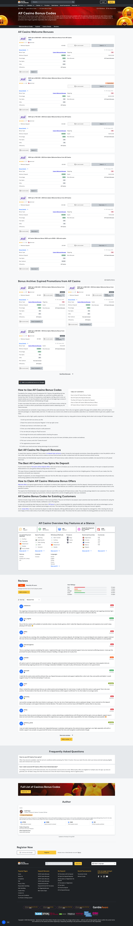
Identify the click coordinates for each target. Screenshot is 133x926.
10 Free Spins (61, 885)
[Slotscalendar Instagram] (104, 876)
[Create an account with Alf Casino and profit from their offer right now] (109, 50)
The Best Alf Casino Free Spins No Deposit (83, 400)
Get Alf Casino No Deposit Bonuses (81, 397)
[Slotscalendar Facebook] (99, 876)
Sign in (79, 852)
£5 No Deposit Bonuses (64, 890)
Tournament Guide (82, 874)
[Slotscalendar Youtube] (107, 876)
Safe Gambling (21, 888)
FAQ (19, 881)
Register (46, 852)
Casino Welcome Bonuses (59, 52)
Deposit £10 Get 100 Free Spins (46, 886)
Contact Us (21, 893)
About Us (20, 876)
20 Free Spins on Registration (65, 883)
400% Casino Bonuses (43, 876)
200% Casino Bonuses (43, 881)
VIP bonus (51, 504)
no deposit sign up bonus (54, 453)
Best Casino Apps (42, 890)
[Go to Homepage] (23, 2)
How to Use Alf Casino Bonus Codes (81, 395)
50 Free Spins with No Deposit (65, 874)
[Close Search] (73, 2)
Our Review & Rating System (25, 897)
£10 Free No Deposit (63, 887)
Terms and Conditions (23, 895)
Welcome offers (22, 484)
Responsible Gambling (23, 886)
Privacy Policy (21, 883)
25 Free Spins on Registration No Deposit (66, 879)
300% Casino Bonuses (43, 878)
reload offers (25, 509)
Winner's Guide (81, 876)
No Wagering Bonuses (43, 888)
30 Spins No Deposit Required (65, 876)
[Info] (4, 922)
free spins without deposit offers (41, 467)
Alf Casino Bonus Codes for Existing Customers (84, 405)
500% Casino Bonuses (43, 874)
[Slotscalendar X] (101, 876)
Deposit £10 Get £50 (43, 883)
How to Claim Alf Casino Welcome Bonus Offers (84, 402)
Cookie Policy (21, 890)
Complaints (21, 878)
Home (19, 874)
